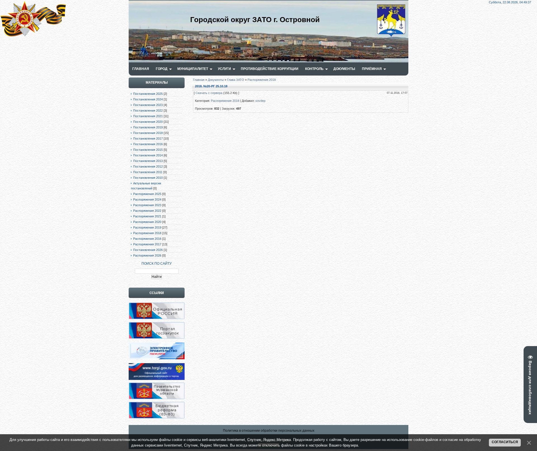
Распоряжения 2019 (147, 227)
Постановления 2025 (148, 93)
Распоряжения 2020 (147, 222)
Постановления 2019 (148, 127)
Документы (216, 79)
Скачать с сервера (209, 93)
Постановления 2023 (148, 105)
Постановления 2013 (148, 161)
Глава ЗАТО (235, 79)
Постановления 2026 (148, 250)
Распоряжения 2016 (147, 238)
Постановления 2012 (148, 166)
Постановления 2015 (148, 149)
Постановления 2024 (148, 99)
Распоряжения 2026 (147, 255)
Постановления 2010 (148, 177)
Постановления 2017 (148, 138)
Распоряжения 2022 (147, 210)
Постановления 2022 (148, 110)
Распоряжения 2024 (147, 199)
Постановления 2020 (148, 121)
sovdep (260, 100)
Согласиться (505, 442)
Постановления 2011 (147, 172)
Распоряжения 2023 (147, 205)
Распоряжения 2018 (147, 233)
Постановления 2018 (148, 133)
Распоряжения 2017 (147, 244)
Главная (198, 79)
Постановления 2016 (148, 144)
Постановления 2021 (148, 116)
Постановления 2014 (148, 155)
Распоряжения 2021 (147, 216)
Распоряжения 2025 (147, 194)
